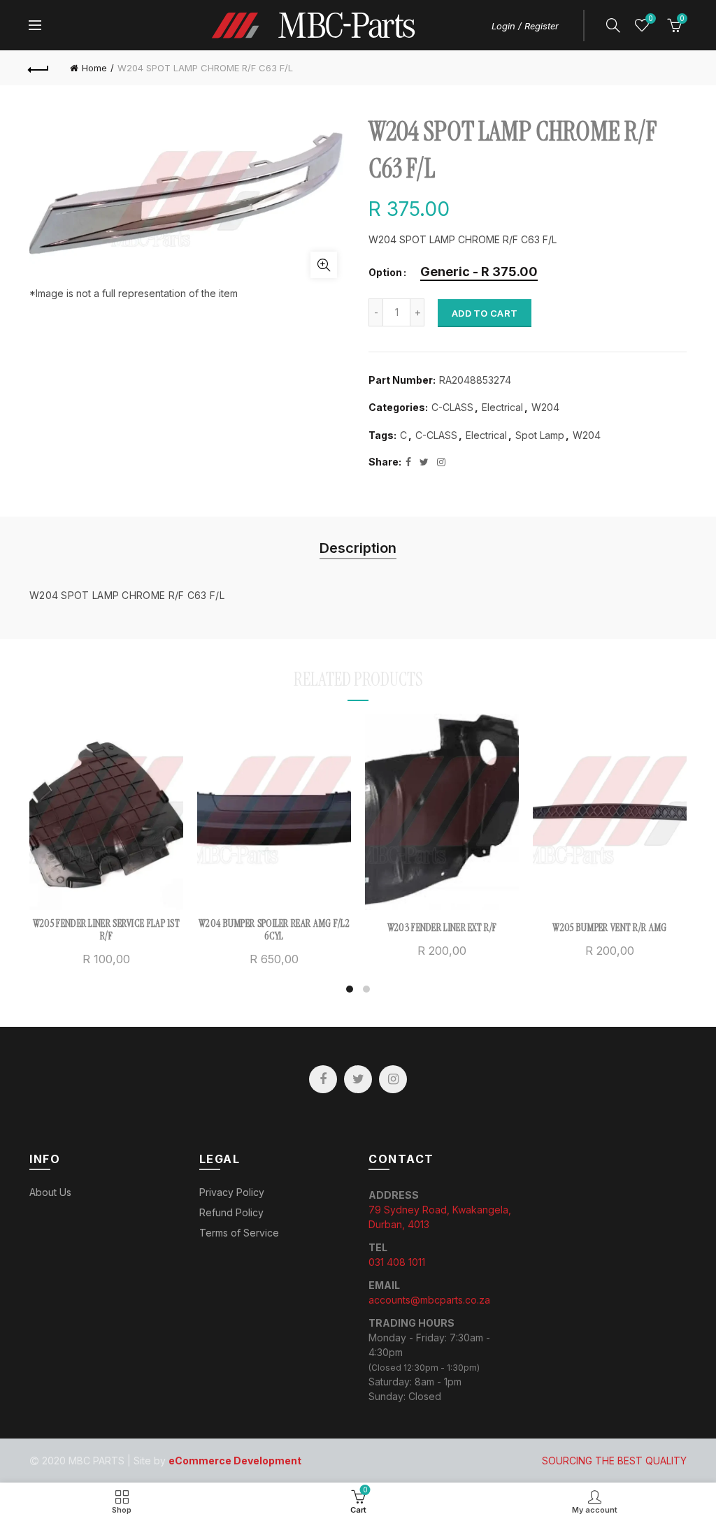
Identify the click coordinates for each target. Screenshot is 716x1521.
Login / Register (525, 25)
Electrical (502, 407)
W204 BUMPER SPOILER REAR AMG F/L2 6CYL (274, 929)
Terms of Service (239, 1233)
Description (358, 548)
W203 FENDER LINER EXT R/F (442, 927)
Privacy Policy (231, 1192)
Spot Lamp (539, 435)
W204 (545, 407)
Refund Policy (231, 1212)
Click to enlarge (323, 265)
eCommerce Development (235, 1460)
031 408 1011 (396, 1262)
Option (385, 272)
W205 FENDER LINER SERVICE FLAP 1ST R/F (106, 929)
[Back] (39, 68)
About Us (50, 1192)
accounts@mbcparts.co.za (429, 1300)
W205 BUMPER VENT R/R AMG (609, 927)
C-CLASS (452, 407)
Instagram (393, 1079)
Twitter (358, 1079)
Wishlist (650, 18)
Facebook (323, 1079)
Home (94, 67)
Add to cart (484, 313)
